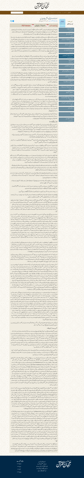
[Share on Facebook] (13, 21)
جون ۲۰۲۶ (19, 467)
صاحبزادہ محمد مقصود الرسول (53, 21)
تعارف (64, 13)
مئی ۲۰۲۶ (19, 469)
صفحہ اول (69, 13)
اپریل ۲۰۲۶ (19, 472)
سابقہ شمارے (59, 13)
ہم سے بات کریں (52, 13)
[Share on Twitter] (11, 21)
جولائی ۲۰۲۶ (19, 464)
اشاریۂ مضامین (44, 13)
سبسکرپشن (38, 13)
